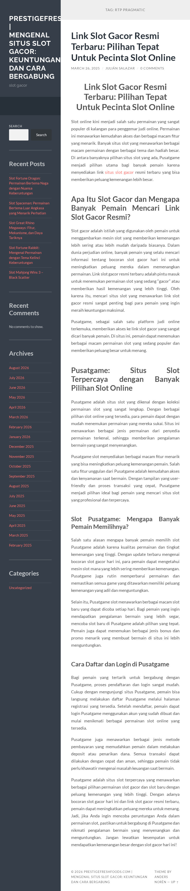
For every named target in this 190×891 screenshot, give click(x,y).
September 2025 (22, 476)
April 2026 (17, 407)
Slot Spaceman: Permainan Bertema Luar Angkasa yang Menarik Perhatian (29, 208)
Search (15, 126)
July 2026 (16, 378)
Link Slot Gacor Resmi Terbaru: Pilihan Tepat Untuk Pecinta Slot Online (123, 46)
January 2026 (19, 437)
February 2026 (20, 427)
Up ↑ (175, 882)
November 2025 (21, 456)
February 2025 (20, 545)
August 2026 (19, 368)
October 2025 (20, 466)
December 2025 (21, 446)
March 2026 (18, 417)
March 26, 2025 (85, 68)
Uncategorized (20, 588)
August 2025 (19, 486)
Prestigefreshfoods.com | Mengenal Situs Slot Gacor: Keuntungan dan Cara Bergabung (109, 877)
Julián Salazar (120, 68)
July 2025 (16, 496)
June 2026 (17, 387)
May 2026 (17, 397)
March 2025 (18, 535)
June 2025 (17, 506)
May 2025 (17, 515)
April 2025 (17, 525)
